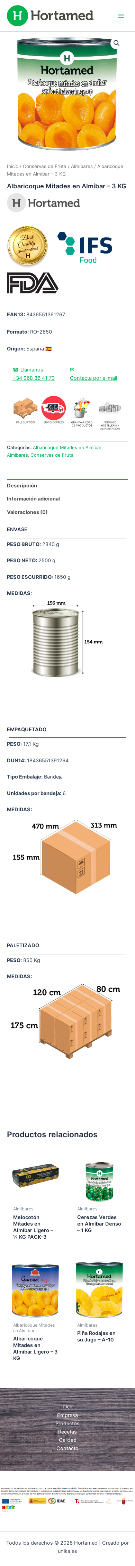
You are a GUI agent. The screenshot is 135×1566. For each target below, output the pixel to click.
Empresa (67, 1415)
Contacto (67, 1448)
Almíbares (82, 166)
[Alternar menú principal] (121, 15)
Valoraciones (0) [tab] (27, 512)
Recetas (67, 1432)
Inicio (12, 166)
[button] (116, 43)
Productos (67, 1423)
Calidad (67, 1440)
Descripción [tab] (22, 486)
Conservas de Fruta (44, 166)
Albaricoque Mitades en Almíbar (67, 447)
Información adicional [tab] (33, 499)
